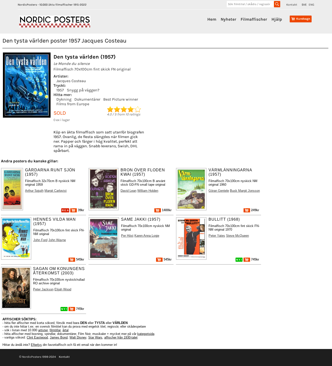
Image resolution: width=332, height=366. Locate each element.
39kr (80, 210)
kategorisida (145, 334)
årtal (65, 330)
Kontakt (291, 4)
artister (43, 330)
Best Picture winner (120, 99)
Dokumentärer (87, 99)
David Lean (128, 190)
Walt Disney (78, 337)
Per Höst (127, 235)
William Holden (147, 190)
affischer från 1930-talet (121, 337)
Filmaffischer (254, 19)
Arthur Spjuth (34, 190)
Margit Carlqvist (55, 190)
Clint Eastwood (37, 337)
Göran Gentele (219, 190)
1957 (60, 90)
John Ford (40, 240)
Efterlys (36, 345)
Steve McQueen (237, 235)
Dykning (63, 99)
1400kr (166, 210)
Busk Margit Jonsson (245, 190)
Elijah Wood (62, 289)
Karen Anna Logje (146, 235)
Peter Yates (217, 235)
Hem (211, 19)
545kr (79, 259)
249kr (254, 210)
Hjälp (276, 19)
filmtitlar (55, 330)
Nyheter (228, 19)
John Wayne (57, 240)
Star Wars (95, 337)
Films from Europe (72, 104)
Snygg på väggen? (83, 90)
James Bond (59, 337)
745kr (254, 259)
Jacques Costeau (71, 80)
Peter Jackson (43, 289)
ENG (311, 4)
